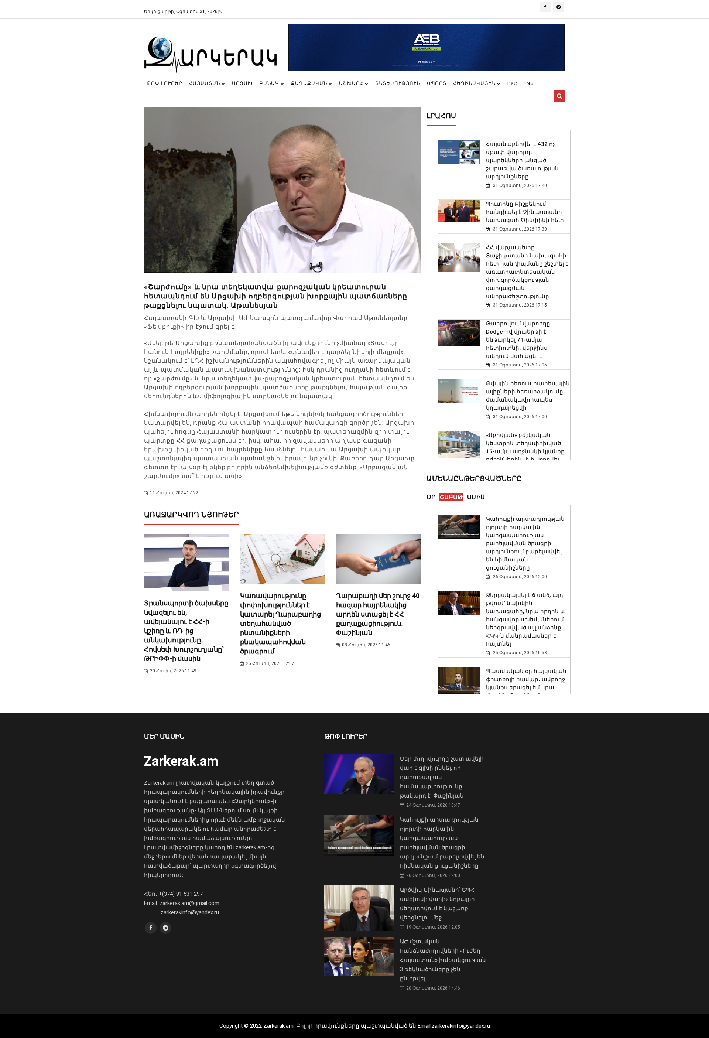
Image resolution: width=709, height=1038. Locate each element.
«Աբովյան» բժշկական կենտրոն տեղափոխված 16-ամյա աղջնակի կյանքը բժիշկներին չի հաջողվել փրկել (525, 451)
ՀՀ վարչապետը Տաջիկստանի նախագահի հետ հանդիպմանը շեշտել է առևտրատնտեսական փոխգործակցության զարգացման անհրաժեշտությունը (527, 272)
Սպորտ (436, 83)
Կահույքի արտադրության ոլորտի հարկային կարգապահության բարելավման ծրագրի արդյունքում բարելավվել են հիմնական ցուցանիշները (525, 543)
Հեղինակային (475, 83)
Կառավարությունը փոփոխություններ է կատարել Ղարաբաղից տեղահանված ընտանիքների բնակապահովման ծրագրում (280, 623)
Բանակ (270, 83)
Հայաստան (205, 83)
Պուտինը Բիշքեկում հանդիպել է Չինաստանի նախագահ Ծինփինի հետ (525, 212)
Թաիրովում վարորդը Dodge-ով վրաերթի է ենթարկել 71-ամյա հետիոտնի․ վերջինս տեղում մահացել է (518, 339)
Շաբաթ (451, 497)
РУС (512, 83)
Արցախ (242, 83)
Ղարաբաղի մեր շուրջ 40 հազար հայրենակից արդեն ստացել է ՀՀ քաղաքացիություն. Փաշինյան (377, 614)
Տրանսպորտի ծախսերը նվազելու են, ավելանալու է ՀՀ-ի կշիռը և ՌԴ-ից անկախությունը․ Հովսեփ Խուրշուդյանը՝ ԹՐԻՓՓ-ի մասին (186, 630)
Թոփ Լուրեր (164, 83)
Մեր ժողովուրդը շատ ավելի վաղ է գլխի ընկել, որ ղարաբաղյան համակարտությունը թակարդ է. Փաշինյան (442, 777)
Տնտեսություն (397, 83)
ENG (529, 83)
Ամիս (476, 497)
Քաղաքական (310, 83)
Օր (431, 497)
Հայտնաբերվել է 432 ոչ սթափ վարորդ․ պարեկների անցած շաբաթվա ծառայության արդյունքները (522, 160)
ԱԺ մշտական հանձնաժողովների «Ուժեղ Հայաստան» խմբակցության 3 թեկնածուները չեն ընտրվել (443, 960)
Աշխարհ (352, 83)
